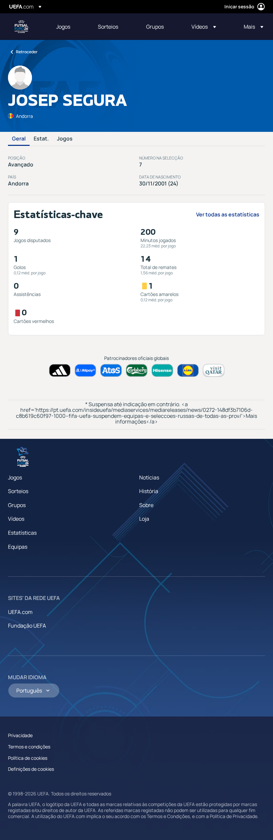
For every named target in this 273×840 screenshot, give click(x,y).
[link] (63, 26)
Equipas (17, 546)
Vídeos (16, 518)
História (148, 491)
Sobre (146, 505)
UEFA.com (20, 612)
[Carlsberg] (136, 370)
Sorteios (18, 491)
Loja (144, 518)
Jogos (65, 139)
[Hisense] (162, 370)
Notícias (149, 477)
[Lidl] (188, 370)
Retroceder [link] (27, 52)
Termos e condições (29, 746)
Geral (19, 139)
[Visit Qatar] (213, 370)
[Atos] (111, 370)
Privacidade (20, 735)
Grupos (17, 505)
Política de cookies (27, 758)
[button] (203, 26)
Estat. (41, 139)
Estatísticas (22, 532)
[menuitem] (69, 26)
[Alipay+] (85, 370)
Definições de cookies (31, 769)
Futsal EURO (22, 26)
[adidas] (60, 370)
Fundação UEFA (27, 625)
